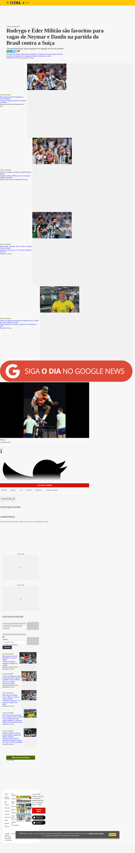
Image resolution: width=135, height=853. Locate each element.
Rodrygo (38, 490)
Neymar (4, 490)
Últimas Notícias (43, 2)
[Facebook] (33, 452)
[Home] (15, 4)
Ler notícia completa (44, 485)
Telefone (5, 639)
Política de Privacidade (96, 833)
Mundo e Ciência (104, 2)
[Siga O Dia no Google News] (66, 381)
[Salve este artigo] (16, 52)
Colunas (80, 2)
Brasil (95, 2)
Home (34, 2)
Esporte (73, 2)
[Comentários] (19, 52)
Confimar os (10, 644)
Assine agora (38, 810)
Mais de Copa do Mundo (20, 757)
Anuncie (14, 834)
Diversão (65, 2)
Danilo (13, 490)
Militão (29, 490)
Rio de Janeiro (55, 2)
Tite (20, 490)
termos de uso (13, 644)
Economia (88, 2)
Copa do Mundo (13, 26)
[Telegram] (33, 450)
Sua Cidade (115, 2)
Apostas (123, 2)
